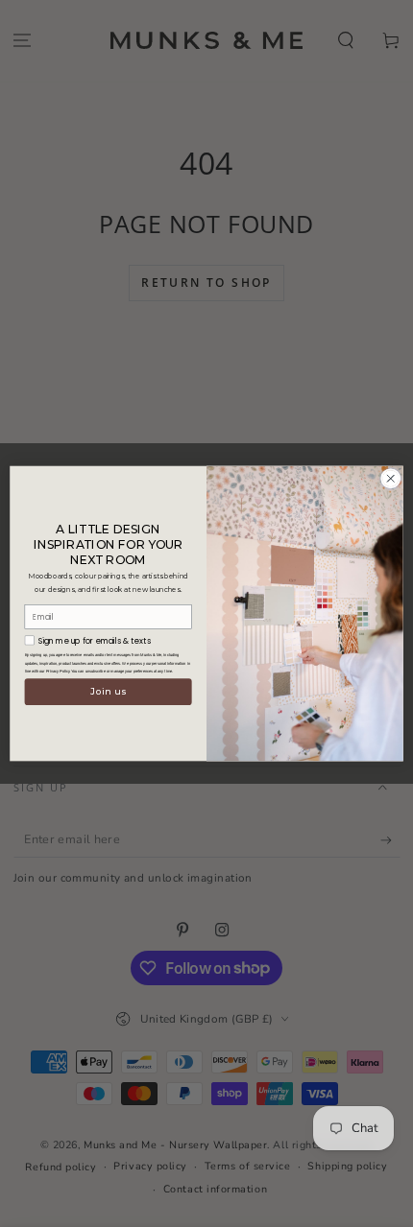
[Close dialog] (391, 478)
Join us (108, 692)
